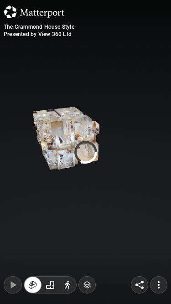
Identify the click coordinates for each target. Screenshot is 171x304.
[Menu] (158, 285)
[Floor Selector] (87, 285)
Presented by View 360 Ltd (38, 34)
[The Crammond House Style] (85, 152)
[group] (50, 285)
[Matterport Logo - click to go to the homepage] (34, 12)
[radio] (32, 285)
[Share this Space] (139, 285)
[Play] (13, 285)
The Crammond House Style (39, 27)
